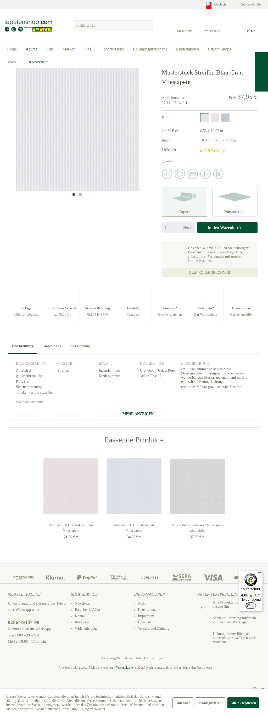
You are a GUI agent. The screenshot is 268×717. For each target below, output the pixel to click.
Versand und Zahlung (153, 628)
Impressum (146, 616)
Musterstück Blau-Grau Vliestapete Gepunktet (197, 527)
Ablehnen (183, 703)
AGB (142, 603)
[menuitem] (113, 24)
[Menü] (259, 574)
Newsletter (83, 603)
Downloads (52, 346)
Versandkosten (125, 667)
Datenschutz (147, 610)
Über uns (144, 622)
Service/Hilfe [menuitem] (251, 4)
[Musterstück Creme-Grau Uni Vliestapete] (71, 486)
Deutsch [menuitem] (220, 4)
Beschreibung (22, 346)
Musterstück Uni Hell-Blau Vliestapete (134, 527)
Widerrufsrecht (86, 628)
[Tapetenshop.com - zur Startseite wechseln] (28, 25)
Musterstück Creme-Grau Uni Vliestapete (71, 527)
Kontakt (81, 616)
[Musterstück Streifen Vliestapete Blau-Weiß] (225, 117)
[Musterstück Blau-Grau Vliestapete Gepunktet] (197, 486)
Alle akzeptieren (243, 703)
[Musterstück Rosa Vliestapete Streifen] (215, 117)
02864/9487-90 (24, 622)
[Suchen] (148, 25)
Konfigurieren (210, 703)
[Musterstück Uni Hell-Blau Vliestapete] (134, 486)
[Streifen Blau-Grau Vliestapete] (204, 117)
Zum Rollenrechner (209, 273)
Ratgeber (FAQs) (87, 610)
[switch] (250, 605)
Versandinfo (80, 346)
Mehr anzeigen (137, 414)
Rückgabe (82, 622)
